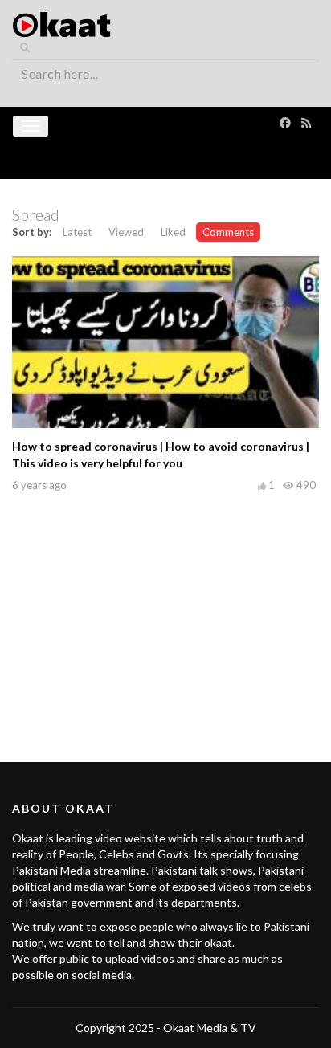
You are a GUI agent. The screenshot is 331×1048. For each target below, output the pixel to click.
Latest (77, 232)
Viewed (126, 232)
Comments (228, 232)
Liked (173, 232)
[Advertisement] (165, 609)
